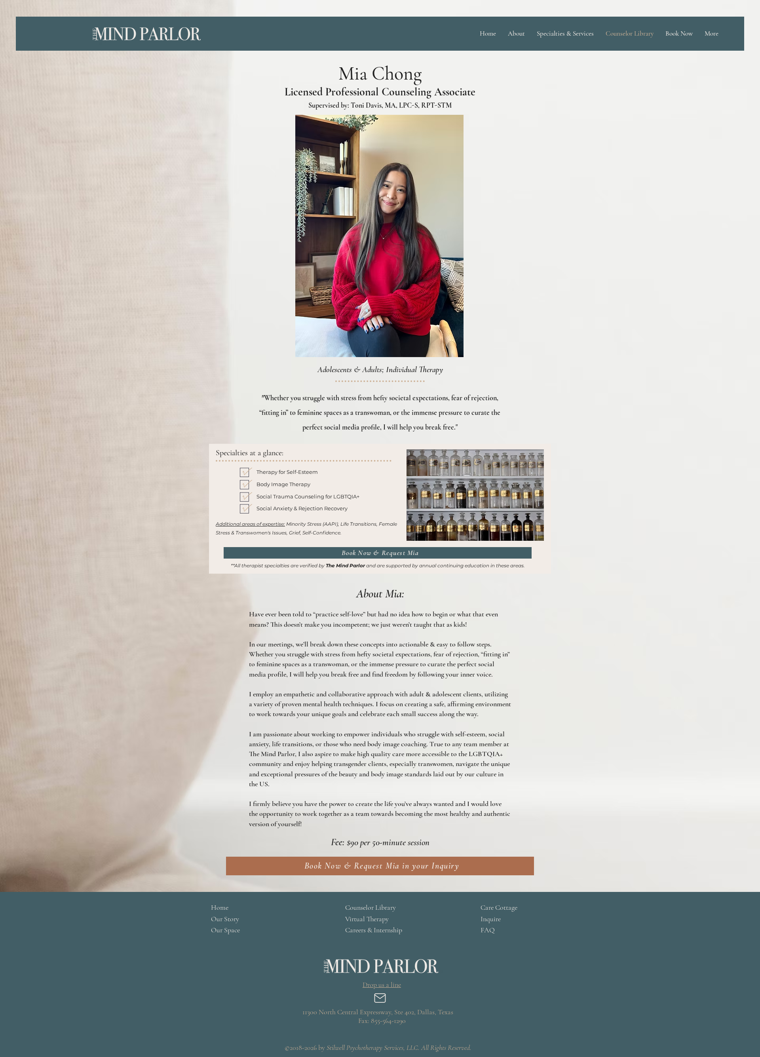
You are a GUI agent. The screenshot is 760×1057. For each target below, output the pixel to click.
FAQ (488, 930)
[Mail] (380, 998)
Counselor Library (370, 907)
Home (219, 907)
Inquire (491, 918)
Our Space (225, 930)
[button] (516, 33)
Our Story (225, 918)
